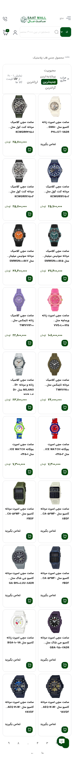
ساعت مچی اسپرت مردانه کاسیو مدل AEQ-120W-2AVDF (19, 707)
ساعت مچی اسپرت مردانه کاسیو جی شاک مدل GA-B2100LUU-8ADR (19, 578)
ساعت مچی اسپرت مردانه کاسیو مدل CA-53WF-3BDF (19, 514)
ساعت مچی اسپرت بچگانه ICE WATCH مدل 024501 (22, 449)
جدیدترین (49, 82)
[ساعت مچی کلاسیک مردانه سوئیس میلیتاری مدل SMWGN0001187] (19, 235)
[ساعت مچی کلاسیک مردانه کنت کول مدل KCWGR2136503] (19, 171)
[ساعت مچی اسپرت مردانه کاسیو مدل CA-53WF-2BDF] (54, 557)
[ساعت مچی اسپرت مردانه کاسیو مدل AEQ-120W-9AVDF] (54, 686)
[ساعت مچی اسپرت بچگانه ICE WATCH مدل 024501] (19, 428)
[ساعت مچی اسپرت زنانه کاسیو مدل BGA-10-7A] (19, 622)
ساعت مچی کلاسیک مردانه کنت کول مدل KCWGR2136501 (22, 127)
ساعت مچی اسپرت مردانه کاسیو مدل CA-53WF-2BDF (54, 578)
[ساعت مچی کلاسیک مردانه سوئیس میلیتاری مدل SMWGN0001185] (54, 235)
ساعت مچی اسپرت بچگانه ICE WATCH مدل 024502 (57, 449)
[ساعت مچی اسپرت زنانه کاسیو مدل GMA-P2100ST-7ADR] (54, 106)
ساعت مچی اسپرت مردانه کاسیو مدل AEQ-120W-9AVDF (54, 707)
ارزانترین (32, 82)
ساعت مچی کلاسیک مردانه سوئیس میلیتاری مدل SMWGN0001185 (55, 256)
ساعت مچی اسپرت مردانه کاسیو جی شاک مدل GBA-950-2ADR (54, 643)
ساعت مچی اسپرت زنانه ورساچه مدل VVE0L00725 (55, 320)
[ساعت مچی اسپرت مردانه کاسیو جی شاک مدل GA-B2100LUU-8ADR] (19, 557)
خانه (67, 57)
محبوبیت (50, 70)
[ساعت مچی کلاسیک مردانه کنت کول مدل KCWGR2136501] (19, 106)
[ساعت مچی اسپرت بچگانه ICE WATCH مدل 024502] (54, 428)
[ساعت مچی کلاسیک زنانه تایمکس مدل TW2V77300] (19, 300)
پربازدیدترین (48, 76)
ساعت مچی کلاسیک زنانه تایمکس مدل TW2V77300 (22, 320)
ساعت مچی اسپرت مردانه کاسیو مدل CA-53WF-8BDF (54, 514)
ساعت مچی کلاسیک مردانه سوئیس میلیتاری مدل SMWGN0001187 (20, 256)
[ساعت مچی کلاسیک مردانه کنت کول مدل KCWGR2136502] (54, 171)
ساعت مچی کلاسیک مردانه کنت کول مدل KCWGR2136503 (22, 192)
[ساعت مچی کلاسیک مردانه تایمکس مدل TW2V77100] (54, 364)
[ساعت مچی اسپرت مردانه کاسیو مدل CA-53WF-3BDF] (19, 493)
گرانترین (50, 87)
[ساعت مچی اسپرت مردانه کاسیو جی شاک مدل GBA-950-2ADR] (54, 622)
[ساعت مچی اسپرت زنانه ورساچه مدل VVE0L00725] (54, 300)
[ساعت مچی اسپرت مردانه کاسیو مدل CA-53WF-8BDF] (54, 493)
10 (43, 753)
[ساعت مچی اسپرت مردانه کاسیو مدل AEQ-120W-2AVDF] (19, 686)
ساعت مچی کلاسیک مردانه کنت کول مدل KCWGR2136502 (57, 192)
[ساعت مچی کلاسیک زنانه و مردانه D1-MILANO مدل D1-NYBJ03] (19, 364)
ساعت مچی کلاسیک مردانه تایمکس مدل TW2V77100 (57, 385)
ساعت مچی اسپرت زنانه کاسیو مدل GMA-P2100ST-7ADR (55, 127)
